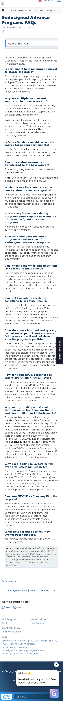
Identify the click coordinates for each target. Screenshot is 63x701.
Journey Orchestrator (21, 643)
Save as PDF (3, 32)
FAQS (5, 643)
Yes (8, 607)
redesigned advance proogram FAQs (23, 650)
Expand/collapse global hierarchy (4, 10)
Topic (5, 623)
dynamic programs (45, 640)
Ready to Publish (11, 631)
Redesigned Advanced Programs (21, 653)
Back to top (8, 581)
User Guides (37, 623)
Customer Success (23, 10)
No (18, 607)
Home (9, 10)
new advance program (15, 647)
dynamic (6, 640)
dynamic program (23, 640)
